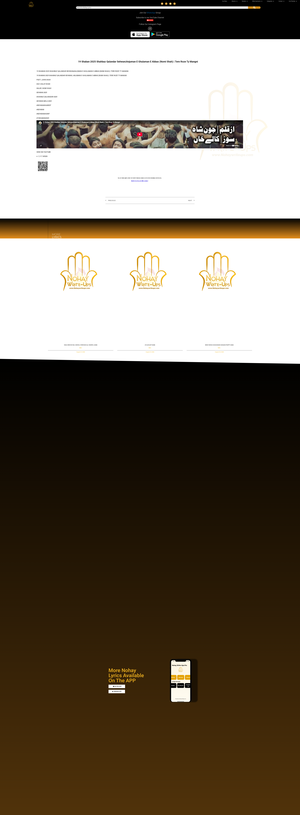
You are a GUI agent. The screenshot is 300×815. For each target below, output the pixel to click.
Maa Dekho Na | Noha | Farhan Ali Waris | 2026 (80, 345)
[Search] (254, 7)
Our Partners (292, 1)
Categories (269, 1)
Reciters (244, 1)
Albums (234, 1)
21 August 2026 (150, 345)
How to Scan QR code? (139, 181)
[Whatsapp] (166, 3)
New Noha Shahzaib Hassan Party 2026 (219, 345)
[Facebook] (162, 3)
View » (80, 347)
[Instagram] (174, 3)
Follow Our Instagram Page (150, 24)
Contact (281, 1)
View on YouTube (43, 152)
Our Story (224, 1)
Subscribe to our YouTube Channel (150, 17)
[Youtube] (170, 3)
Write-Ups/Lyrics (256, 1)
